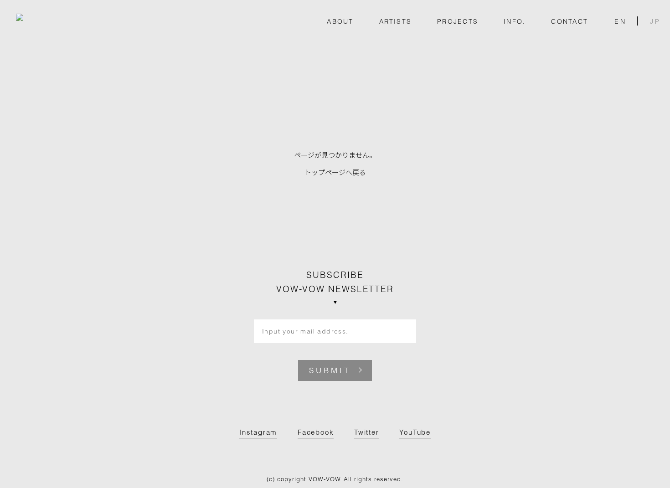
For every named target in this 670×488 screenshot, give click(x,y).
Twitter (366, 432)
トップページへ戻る (335, 172)
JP (655, 20)
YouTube (415, 432)
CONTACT (569, 21)
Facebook (316, 432)
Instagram (258, 432)
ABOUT (340, 21)
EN (620, 20)
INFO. (515, 21)
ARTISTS (395, 21)
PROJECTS (457, 21)
